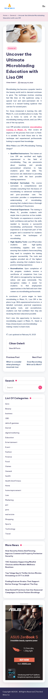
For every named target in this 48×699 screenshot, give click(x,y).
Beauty (8, 409)
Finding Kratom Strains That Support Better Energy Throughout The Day (22, 582)
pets (7, 509)
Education (9, 437)
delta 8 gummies (12, 423)
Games (8, 466)
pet (6, 505)
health (8, 476)
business (8, 413)
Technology (10, 529)
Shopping (9, 519)
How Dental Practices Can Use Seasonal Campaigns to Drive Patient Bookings (23, 591)
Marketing (9, 500)
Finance (8, 457)
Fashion (8, 452)
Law (7, 495)
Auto (7, 404)
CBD (7, 418)
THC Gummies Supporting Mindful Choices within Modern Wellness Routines (20, 564)
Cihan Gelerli (17, 343)
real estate (9, 514)
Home (7, 485)
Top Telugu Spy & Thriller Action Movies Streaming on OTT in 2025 (23, 574)
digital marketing (12, 433)
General (12, 48)
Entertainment (11, 442)
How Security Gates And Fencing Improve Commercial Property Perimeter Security (23, 553)
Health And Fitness (13, 481)
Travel (7, 534)
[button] (14, 348)
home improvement (13, 490)
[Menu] (43, 6)
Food (7, 461)
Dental (8, 428)
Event (7, 447)
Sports (8, 524)
